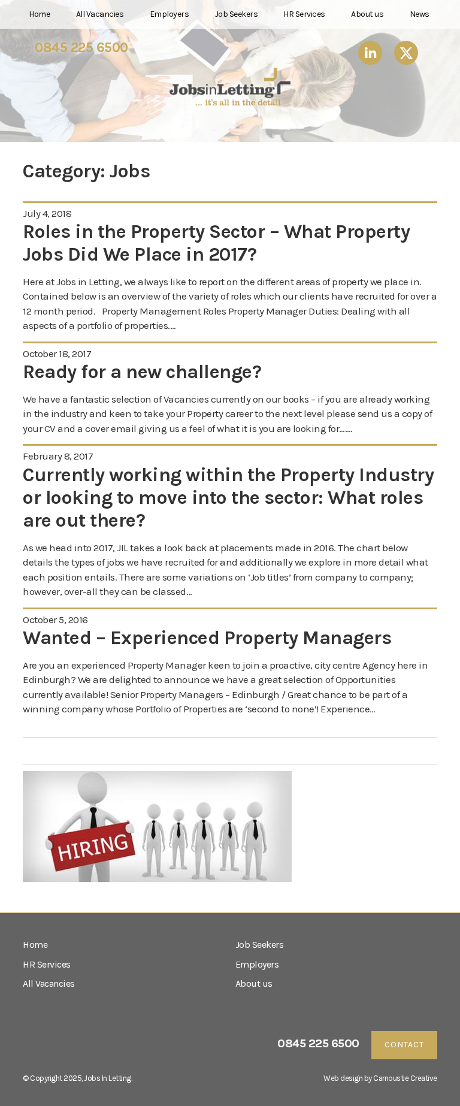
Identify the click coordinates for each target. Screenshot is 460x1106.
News (419, 14)
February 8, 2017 (58, 456)
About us (367, 14)
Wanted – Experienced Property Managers (207, 638)
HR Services (304, 14)
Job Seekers (236, 14)
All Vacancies (100, 14)
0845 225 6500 (81, 48)
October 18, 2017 (57, 353)
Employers (169, 14)
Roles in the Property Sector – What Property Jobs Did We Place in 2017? (216, 242)
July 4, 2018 (47, 213)
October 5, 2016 (55, 619)
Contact (404, 1044)
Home (39, 14)
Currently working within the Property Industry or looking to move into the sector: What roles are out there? (228, 498)
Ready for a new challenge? (142, 372)
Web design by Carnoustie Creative (380, 1078)
